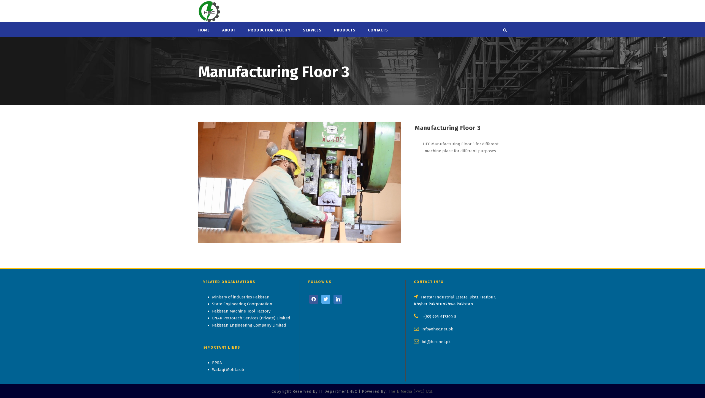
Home (204, 30)
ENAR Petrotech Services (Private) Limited (251, 318)
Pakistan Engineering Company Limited (249, 325)
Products (344, 30)
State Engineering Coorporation (242, 303)
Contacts (378, 30)
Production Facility (269, 30)
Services (312, 30)
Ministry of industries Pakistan (241, 297)
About (228, 30)
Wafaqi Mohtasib (228, 369)
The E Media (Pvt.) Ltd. (410, 391)
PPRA (217, 362)
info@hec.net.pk (437, 329)
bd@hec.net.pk (436, 341)
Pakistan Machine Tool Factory (241, 311)
